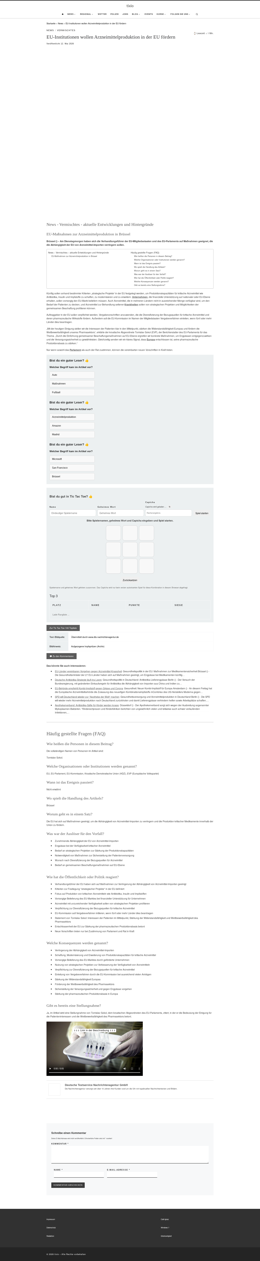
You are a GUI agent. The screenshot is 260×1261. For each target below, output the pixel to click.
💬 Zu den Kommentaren (62, 656)
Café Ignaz (165, 1219)
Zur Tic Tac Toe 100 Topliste (63, 627)
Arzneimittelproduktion (64, 417)
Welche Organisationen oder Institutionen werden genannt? (159, 259)
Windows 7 (165, 1227)
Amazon (56, 425)
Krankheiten (131, 304)
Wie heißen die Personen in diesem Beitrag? (153, 256)
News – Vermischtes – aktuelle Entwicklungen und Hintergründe (78, 252)
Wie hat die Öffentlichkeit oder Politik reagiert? (154, 278)
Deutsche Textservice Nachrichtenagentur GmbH (96, 1085)
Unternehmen (140, 297)
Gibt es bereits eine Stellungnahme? (149, 285)
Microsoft (57, 459)
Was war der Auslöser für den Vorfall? (150, 274)
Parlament (75, 350)
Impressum (50, 1219)
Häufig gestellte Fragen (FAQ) (145, 252)
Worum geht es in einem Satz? (147, 270)
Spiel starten (201, 513)
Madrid (55, 434)
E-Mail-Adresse (118, 1170)
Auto (54, 375)
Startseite (51, 23)
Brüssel (56, 476)
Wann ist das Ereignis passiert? (147, 263)
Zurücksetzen (130, 580)
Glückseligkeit (166, 1236)
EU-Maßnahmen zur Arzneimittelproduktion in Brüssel (74, 256)
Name (53, 507)
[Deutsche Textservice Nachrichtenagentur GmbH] (54, 1089)
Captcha (150, 502)
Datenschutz (51, 1227)
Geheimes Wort (107, 507)
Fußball (56, 392)
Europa (151, 339)
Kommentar (60, 1144)
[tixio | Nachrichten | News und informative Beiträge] (130, 5)
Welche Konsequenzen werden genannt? (151, 281)
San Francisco (60, 467)
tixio (56, 1254)
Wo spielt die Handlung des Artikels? (149, 267)
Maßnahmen (59, 383)
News (60, 23)
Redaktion (50, 1236)
